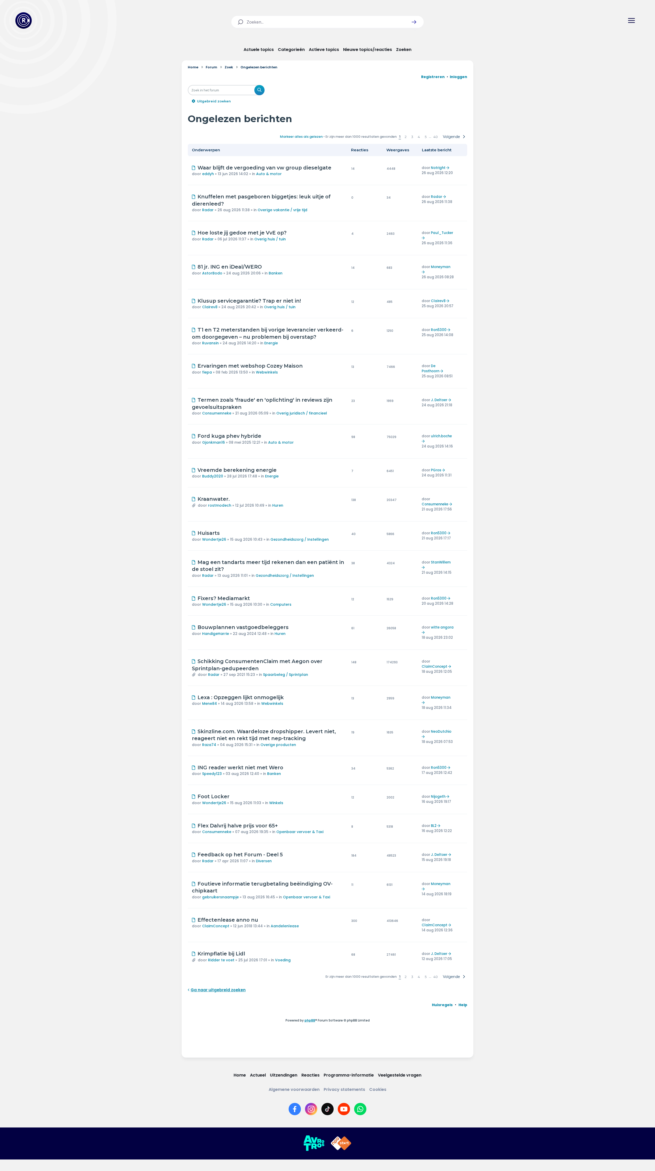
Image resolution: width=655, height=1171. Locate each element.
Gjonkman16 (213, 442)
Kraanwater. (214, 499)
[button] (414, 22)
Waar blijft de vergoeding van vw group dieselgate (264, 168)
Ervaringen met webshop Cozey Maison (250, 366)
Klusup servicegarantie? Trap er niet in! (249, 301)
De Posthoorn (430, 369)
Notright (438, 167)
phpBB (309, 1020)
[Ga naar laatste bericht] (448, 167)
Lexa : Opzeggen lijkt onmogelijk (241, 697)
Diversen (264, 861)
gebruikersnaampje (220, 897)
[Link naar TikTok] (327, 1109)
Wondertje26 (214, 539)
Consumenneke (216, 413)
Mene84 (209, 703)
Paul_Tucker (442, 232)
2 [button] (406, 137)
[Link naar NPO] (341, 1143)
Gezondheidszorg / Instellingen (299, 539)
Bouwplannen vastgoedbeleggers (243, 627)
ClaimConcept (434, 666)
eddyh (208, 173)
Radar (208, 209)
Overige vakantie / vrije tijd (282, 209)
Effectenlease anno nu (228, 920)
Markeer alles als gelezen (301, 136)
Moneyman (440, 266)
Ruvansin (210, 343)
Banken (275, 273)
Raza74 (209, 744)
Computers (280, 604)
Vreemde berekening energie (237, 470)
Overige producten (278, 744)
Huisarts (209, 533)
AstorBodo (212, 273)
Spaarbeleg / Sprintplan (285, 674)
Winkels (276, 802)
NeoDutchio (441, 731)
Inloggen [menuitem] (458, 76)
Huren (277, 505)
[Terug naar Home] (23, 20)
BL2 (433, 825)
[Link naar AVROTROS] (313, 1143)
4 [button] (419, 137)
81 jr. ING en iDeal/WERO (230, 267)
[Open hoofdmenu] (631, 20)
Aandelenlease (285, 926)
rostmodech (219, 505)
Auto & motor (269, 173)
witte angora (442, 627)
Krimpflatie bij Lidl (221, 954)
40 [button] (435, 137)
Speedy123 (212, 773)
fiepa (207, 372)
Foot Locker (214, 796)
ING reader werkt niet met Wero (240, 767)
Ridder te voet (221, 960)
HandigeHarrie (215, 633)
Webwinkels (267, 372)
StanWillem (441, 562)
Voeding (283, 960)
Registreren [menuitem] (433, 76)
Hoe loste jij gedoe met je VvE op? (242, 233)
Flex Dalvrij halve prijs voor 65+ (238, 826)
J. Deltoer (439, 400)
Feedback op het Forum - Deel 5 (240, 854)
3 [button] (412, 137)
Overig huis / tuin (270, 239)
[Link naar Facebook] (295, 1109)
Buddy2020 (212, 476)
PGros (436, 470)
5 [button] (426, 137)
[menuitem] (442, 1004)
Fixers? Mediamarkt (224, 598)
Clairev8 (209, 307)
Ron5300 (438, 329)
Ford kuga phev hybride (229, 436)
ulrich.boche (441, 436)
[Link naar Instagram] (311, 1109)
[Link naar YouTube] (344, 1109)
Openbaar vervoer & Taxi (299, 831)
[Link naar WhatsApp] (360, 1109)
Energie (271, 343)
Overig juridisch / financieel (301, 413)
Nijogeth (438, 796)
